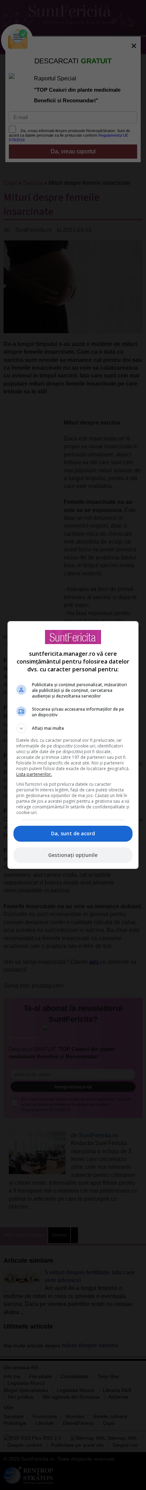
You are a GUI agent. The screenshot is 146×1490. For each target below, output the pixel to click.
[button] (73, 728)
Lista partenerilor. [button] (34, 774)
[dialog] (73, 745)
